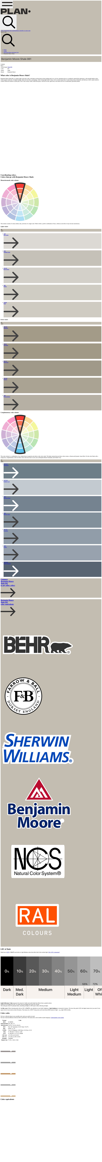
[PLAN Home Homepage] (16, 13)
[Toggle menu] (7, 4)
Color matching (12, 30)
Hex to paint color (26, 30)
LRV (8, 952)
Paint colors (19, 30)
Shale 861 (10, 67)
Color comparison (5, 30)
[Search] (9, 22)
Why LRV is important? (54, 952)
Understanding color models (57, 1017)
